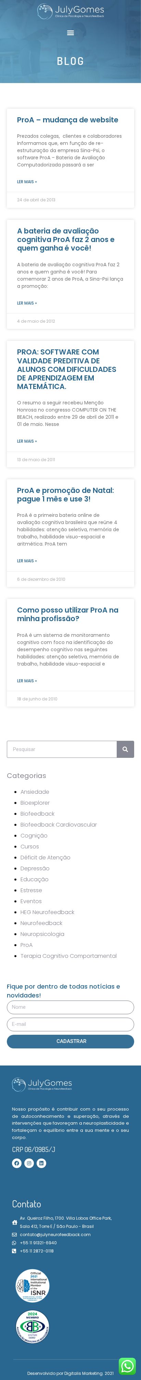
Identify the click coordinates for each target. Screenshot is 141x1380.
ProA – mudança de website (67, 120)
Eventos (31, 901)
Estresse (31, 890)
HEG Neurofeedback (47, 912)
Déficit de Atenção (45, 857)
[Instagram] (29, 1163)
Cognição (34, 836)
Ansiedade (35, 792)
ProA (27, 945)
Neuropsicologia (42, 934)
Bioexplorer (35, 803)
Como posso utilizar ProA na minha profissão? (67, 614)
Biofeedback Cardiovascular (59, 825)
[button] (70, 32)
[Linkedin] (41, 1163)
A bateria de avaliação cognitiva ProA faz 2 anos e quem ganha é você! (66, 239)
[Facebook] (17, 1163)
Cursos (30, 846)
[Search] (125, 749)
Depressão (35, 868)
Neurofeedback (41, 923)
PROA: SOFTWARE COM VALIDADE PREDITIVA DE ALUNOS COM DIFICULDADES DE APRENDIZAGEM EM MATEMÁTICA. (66, 369)
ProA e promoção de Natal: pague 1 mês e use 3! (65, 494)
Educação (35, 879)
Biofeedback (37, 814)
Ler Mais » (27, 182)
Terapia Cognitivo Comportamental (69, 956)
